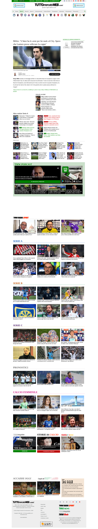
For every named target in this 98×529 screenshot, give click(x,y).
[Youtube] (74, 1)
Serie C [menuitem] (32, 11)
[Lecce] (50, 15)
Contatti (43, 512)
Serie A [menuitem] (21, 11)
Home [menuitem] (16, 11)
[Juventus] (43, 15)
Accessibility (43, 514)
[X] (67, 1)
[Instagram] (71, 1)
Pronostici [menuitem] (75, 11)
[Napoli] (61, 15)
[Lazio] (47, 15)
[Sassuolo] (72, 15)
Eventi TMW (43, 506)
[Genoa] (36, 15)
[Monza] (58, 15)
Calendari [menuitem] (61, 11)
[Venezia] (83, 15)
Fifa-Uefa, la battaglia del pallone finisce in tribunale (73, 483)
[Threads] (69, 1)
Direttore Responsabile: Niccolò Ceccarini (23, 507)
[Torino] (76, 15)
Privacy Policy (44, 516)
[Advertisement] (73, 96)
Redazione (43, 504)
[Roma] (69, 15)
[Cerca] (85, 11)
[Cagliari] (21, 15)
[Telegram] (76, 1)
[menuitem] (13, 11)
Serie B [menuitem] (26, 11)
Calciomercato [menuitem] (38, 11)
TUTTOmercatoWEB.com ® (28, 513)
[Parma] (65, 15)
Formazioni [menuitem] (55, 11)
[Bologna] (17, 15)
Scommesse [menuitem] (68, 11)
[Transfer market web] (83, 1)
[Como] (25, 15)
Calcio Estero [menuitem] (47, 11)
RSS (41, 510)
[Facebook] (64, 1)
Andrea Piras (21, 74)
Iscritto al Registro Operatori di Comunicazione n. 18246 (23, 510)
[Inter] (39, 15)
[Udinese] (80, 15)
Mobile (42, 508)
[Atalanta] (14, 15)
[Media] (78, 1)
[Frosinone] (32, 15)
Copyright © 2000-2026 (18, 513)
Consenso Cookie (44, 518)
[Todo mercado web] (80, 1)
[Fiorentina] (28, 15)
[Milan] (54, 15)
